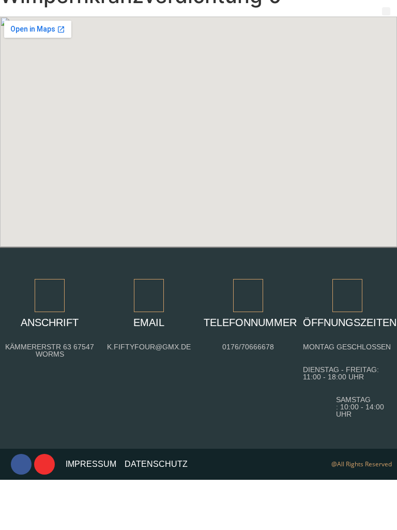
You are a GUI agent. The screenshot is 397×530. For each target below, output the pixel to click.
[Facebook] (21, 464)
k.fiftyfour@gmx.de (149, 347)
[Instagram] (44, 464)
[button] (386, 11)
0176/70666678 (248, 347)
